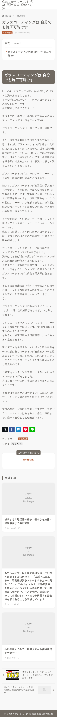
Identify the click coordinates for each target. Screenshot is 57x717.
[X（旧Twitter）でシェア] (5, 429)
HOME (8, 15)
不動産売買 (20, 15)
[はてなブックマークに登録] (18, 429)
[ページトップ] (51, 711)
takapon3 (28, 459)
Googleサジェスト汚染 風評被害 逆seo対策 (17, 4)
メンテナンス (16, 443)
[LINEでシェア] (32, 429)
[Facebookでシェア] (12, 429)
